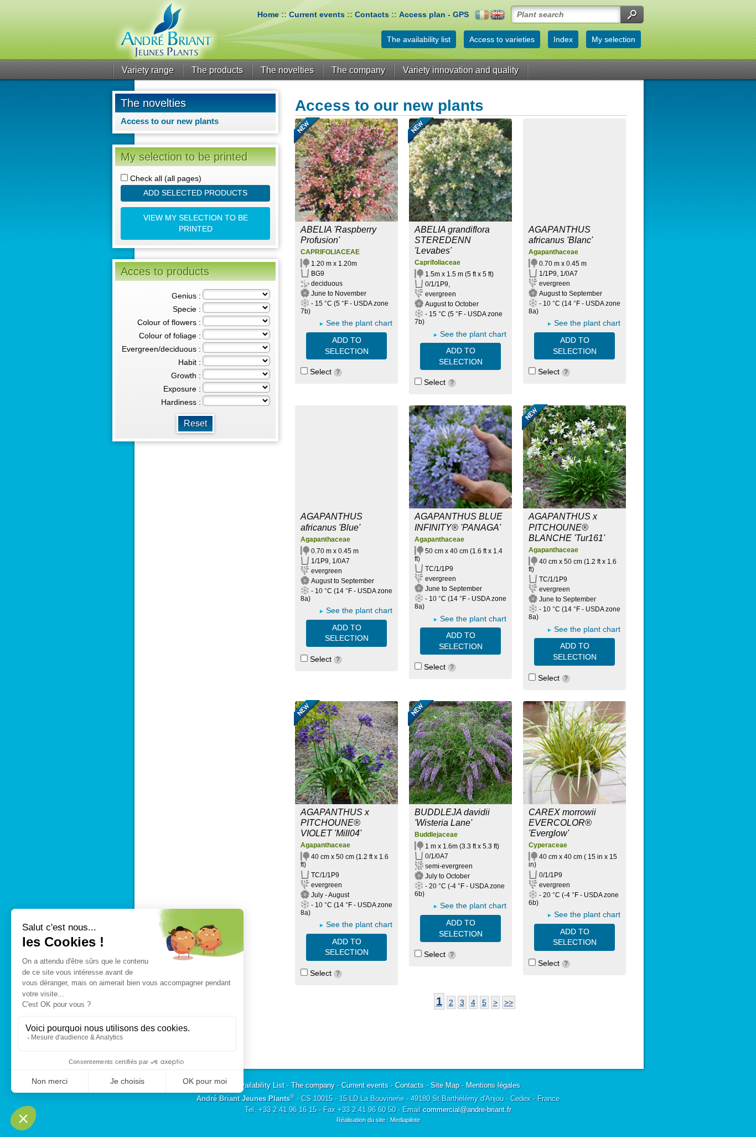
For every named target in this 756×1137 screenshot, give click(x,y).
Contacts (372, 14)
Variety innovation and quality (461, 70)
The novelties (287, 70)
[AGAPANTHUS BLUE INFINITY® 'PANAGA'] (460, 456)
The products (217, 70)
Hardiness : (181, 402)
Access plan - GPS (434, 14)
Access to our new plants (170, 121)
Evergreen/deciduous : (161, 348)
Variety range (148, 70)
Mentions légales (493, 1085)
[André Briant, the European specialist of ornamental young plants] (166, 30)
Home (268, 14)
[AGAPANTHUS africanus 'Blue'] (346, 456)
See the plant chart (359, 322)
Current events (317, 14)
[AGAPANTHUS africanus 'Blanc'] (574, 170)
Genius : (186, 295)
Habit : (189, 362)
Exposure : (182, 388)
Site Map (445, 1085)
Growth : (186, 375)
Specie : (187, 309)
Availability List (260, 1085)
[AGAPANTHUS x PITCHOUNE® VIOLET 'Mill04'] (346, 752)
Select (324, 371)
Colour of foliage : (170, 335)
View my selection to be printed (195, 223)
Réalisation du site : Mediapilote (378, 1120)
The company (358, 70)
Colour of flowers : (169, 322)
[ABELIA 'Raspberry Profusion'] (346, 170)
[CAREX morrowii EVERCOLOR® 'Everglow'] (574, 752)
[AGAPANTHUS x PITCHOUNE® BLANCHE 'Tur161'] (574, 456)
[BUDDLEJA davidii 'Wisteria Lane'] (460, 752)
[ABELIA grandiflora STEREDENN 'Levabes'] (460, 170)
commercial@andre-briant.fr (467, 1109)
